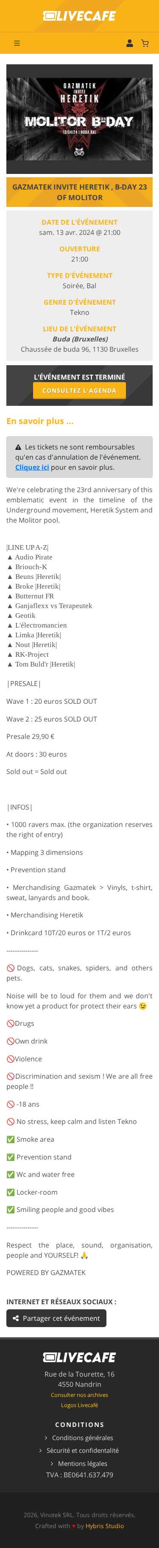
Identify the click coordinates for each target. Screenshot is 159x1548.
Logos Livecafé (79, 1405)
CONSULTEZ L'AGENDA (79, 390)
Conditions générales (82, 1437)
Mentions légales (82, 1463)
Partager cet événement (61, 1318)
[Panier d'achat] (145, 43)
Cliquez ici (32, 467)
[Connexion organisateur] (130, 43)
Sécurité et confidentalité (83, 1450)
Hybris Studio (105, 1526)
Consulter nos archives (79, 1395)
